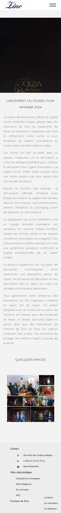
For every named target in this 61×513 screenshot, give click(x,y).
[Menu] (52, 5)
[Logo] (13, 5)
